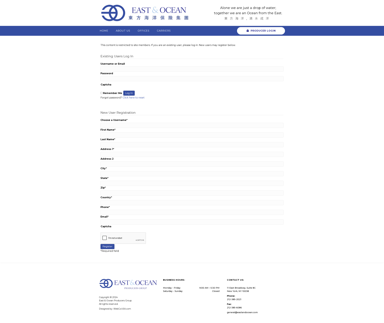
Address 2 (107, 158)
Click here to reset (134, 97)
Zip (103, 187)
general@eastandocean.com (242, 312)
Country (106, 197)
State (104, 178)
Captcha (106, 84)
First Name (108, 129)
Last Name (107, 139)
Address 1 (107, 149)
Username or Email (112, 63)
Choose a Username (114, 120)
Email (104, 216)
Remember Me (112, 93)
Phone (105, 207)
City (103, 168)
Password (106, 73)
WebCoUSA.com (122, 308)
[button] (261, 31)
